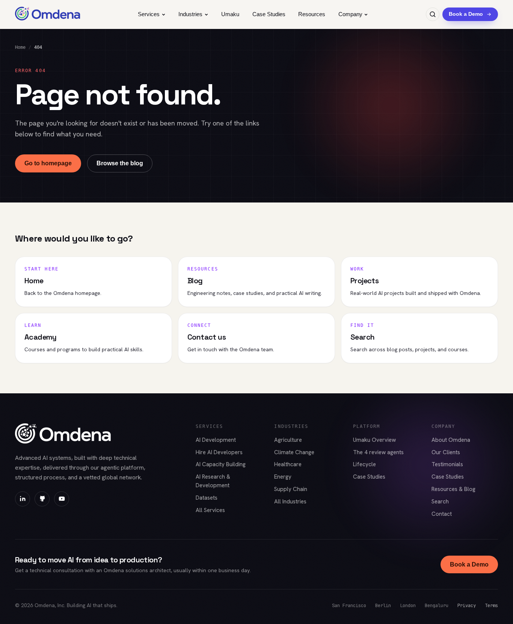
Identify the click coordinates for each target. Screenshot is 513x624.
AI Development (216, 440)
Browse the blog (120, 163)
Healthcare (288, 464)
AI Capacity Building (221, 464)
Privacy (466, 605)
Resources (311, 14)
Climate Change (294, 452)
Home (20, 47)
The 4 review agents (378, 452)
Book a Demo (469, 564)
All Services (210, 510)
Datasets (206, 498)
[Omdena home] (47, 14)
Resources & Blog (453, 489)
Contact (442, 514)
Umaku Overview (374, 440)
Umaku (230, 14)
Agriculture (288, 440)
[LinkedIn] (22, 498)
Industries (190, 14)
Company (350, 14)
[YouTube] (61, 498)
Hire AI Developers (219, 452)
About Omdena (451, 440)
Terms (491, 605)
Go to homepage (48, 163)
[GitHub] (42, 498)
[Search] (432, 14)
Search (440, 501)
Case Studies (268, 14)
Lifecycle (364, 464)
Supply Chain (290, 489)
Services (149, 14)
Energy (282, 476)
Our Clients (446, 452)
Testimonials (447, 464)
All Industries (290, 501)
